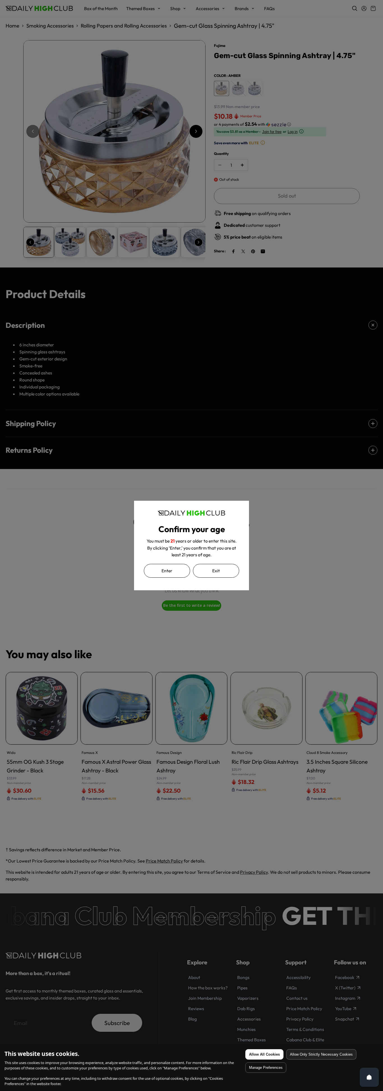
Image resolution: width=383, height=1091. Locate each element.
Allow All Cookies (264, 1054)
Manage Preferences (266, 1067)
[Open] (369, 1077)
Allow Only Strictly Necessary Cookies (321, 1054)
